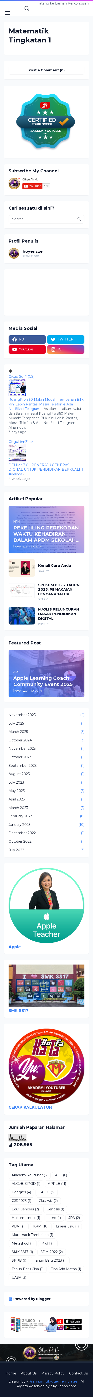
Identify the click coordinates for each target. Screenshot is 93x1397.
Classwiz (48, 1201)
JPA (74, 1218)
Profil (48, 1243)
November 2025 (46, 715)
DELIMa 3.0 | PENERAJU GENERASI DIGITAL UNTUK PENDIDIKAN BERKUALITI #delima (46, 469)
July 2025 (46, 723)
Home (10, 1373)
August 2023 (46, 774)
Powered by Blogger (32, 1299)
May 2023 (46, 791)
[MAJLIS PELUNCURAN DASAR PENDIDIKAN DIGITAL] (22, 616)
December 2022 (46, 833)
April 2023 (46, 799)
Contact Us (78, 1373)
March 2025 (46, 732)
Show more (31, 255)
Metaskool (23, 1243)
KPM (40, 1226)
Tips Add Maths (66, 1269)
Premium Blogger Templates (53, 1381)
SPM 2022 (52, 1252)
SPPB (19, 1260)
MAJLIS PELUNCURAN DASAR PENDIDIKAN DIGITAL (58, 614)
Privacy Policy (52, 1373)
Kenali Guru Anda (54, 565)
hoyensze (33, 251)
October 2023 (46, 757)
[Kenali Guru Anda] (22, 568)
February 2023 (46, 816)
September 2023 (46, 765)
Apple (15, 946)
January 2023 (46, 825)
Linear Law (67, 1226)
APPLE (57, 1183)
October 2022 (46, 841)
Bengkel (21, 1192)
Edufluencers (25, 1209)
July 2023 (46, 782)
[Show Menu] (7, 13)
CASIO (47, 1192)
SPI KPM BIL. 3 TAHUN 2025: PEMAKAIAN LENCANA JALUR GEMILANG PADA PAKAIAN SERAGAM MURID (59, 590)
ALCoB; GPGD (26, 1183)
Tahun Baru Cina (27, 1269)
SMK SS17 (18, 1010)
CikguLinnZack (21, 442)
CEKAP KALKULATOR (30, 1107)
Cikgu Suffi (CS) (21, 376)
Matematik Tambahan (32, 1235)
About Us (28, 1373)
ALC (61, 1175)
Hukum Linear (26, 1218)
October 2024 (46, 740)
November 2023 (46, 748)
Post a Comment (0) (46, 70)
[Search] (27, 9)
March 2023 (46, 808)
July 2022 (46, 850)
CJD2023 (21, 1201)
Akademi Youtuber (29, 1175)
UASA (19, 1277)
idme (54, 1218)
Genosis (55, 1209)
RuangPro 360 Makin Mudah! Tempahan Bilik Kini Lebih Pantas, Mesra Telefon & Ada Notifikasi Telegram (46, 404)
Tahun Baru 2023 (50, 1260)
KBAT (19, 1226)
